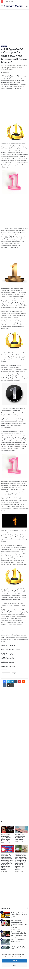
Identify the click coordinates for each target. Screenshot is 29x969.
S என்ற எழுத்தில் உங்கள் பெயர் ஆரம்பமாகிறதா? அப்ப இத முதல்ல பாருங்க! (19, 914)
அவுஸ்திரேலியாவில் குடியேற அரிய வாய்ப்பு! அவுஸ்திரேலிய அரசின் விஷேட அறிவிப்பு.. (20, 837)
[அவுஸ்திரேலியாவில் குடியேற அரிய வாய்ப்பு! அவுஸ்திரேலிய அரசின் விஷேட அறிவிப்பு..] (21, 829)
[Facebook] (4, 681)
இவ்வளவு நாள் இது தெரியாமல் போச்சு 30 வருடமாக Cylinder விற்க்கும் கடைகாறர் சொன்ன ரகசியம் (6, 838)
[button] (26, 951)
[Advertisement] (14, 25)
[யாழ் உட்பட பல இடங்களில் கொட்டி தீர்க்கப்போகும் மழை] (5, 942)
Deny (14, 965)
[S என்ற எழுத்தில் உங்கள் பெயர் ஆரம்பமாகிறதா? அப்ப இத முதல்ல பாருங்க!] (5, 915)
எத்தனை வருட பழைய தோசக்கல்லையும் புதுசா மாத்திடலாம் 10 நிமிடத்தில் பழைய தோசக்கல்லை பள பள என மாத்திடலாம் (19, 924)
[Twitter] (8, 681)
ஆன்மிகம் (8, 43)
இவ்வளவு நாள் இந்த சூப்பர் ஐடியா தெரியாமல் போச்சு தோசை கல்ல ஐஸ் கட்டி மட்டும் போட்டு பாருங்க (19, 933)
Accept (14, 960)
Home (3, 43)
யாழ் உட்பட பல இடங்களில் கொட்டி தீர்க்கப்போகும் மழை (16, 1)
